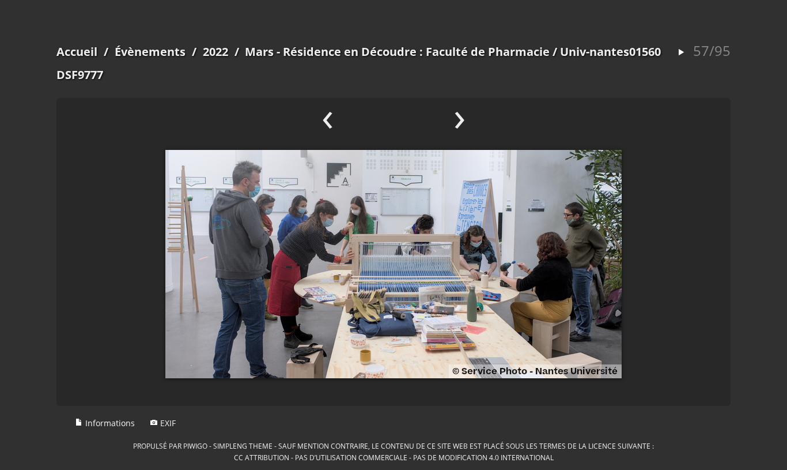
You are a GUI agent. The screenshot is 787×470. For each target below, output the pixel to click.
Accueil (76, 51)
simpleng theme (243, 445)
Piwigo (195, 445)
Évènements (150, 51)
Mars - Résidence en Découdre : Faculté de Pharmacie (397, 51)
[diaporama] (681, 52)
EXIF (167, 423)
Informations (109, 423)
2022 (215, 51)
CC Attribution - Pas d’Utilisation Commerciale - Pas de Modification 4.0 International (394, 457)
